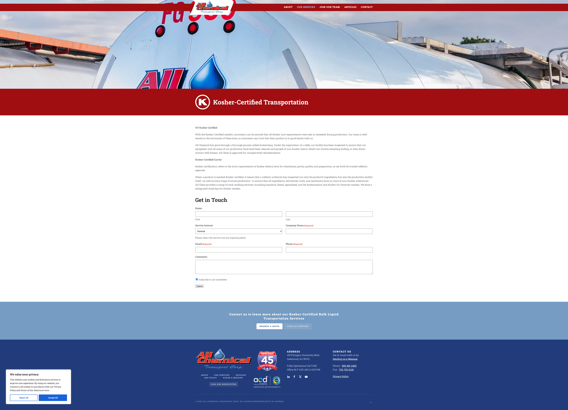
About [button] (288, 6)
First (197, 219)
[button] (371, 402)
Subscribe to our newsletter (213, 279)
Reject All (23, 397)
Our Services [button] (306, 6)
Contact (367, 6)
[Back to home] (212, 7)
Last (288, 219)
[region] (38, 386)
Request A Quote (269, 326)
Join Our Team (330, 6)
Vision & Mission (233, 378)
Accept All (53, 397)
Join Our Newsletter (223, 384)
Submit (199, 286)
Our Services (222, 375)
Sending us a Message (345, 358)
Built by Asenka (274, 401)
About (204, 375)
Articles (350, 6)
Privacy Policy (341, 376)
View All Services (298, 326)
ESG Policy (210, 378)
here (47, 390)
